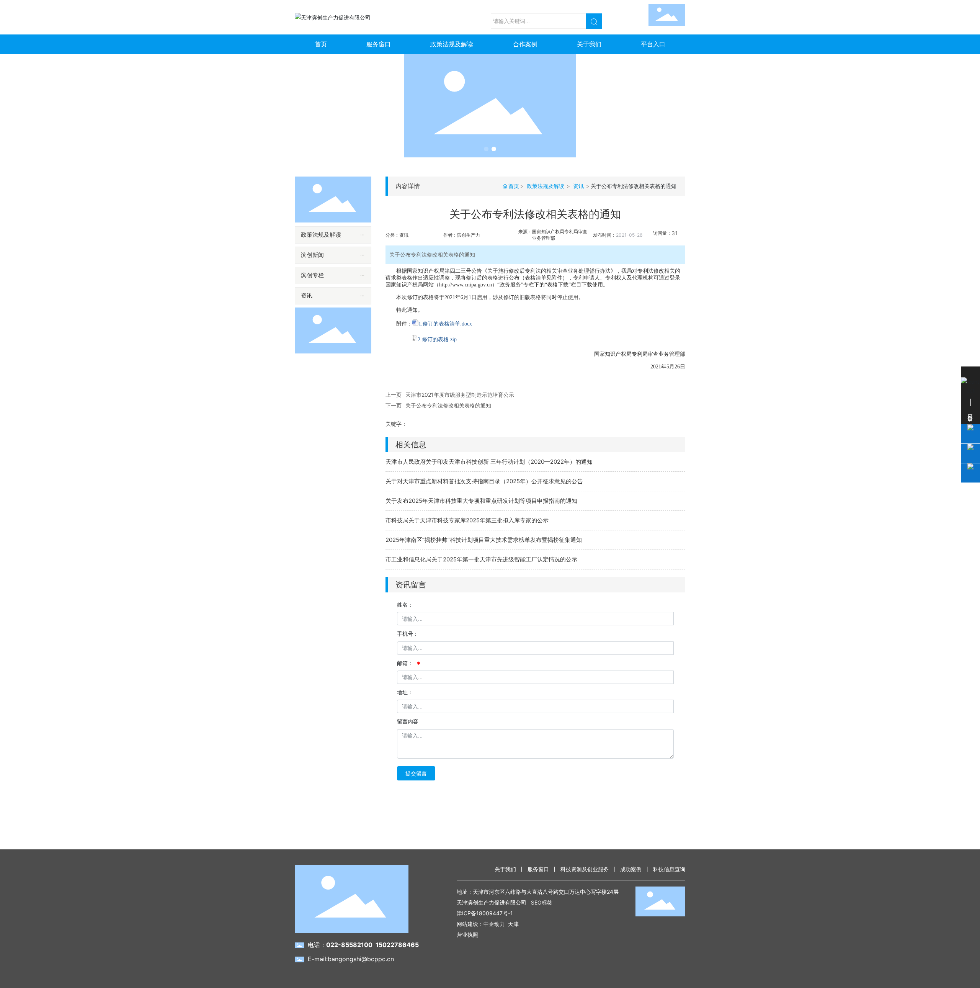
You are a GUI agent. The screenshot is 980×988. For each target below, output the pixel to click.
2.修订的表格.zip (437, 339)
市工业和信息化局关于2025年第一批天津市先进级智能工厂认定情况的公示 (481, 559)
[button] (486, 149)
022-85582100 (349, 945)
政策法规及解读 (545, 186)
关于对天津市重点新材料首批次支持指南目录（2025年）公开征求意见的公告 (484, 481)
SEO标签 (541, 902)
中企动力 (494, 924)
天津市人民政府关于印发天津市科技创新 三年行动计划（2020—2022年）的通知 (489, 461)
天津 (513, 924)
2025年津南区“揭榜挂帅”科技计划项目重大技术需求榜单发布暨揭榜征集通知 (483, 539)
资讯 (578, 186)
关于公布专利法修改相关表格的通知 (448, 405)
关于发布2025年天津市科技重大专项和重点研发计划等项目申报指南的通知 (481, 500)
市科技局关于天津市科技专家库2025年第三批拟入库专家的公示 (467, 520)
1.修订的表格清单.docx (445, 324)
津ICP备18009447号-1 (485, 913)
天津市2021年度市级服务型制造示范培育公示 (459, 394)
